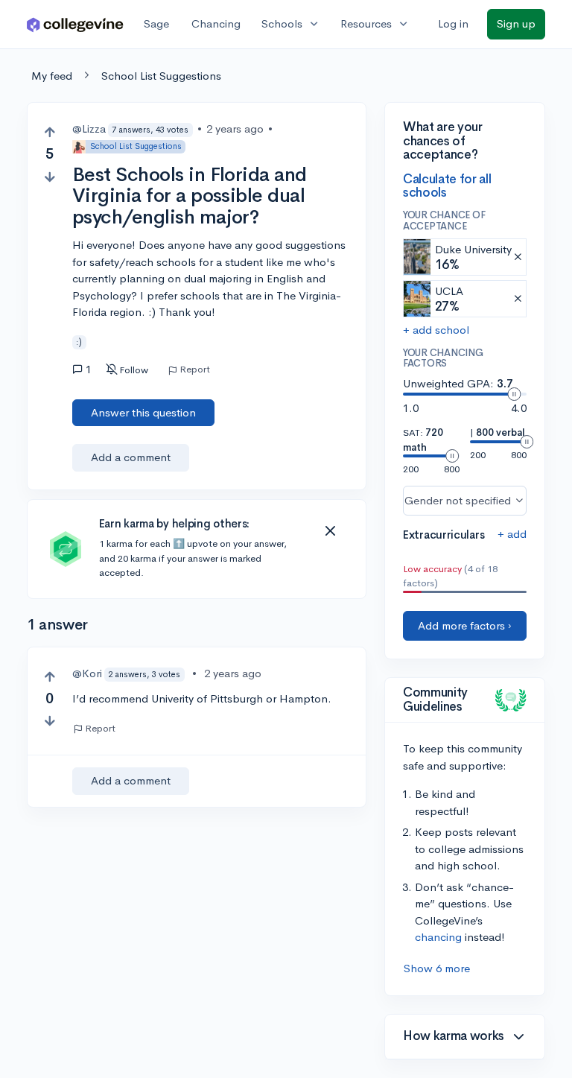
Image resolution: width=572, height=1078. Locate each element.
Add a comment (131, 457)
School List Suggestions (161, 76)
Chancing (216, 23)
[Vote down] (49, 176)
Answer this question (143, 412)
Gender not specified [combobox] (457, 500)
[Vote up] (49, 132)
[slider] (514, 394)
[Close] (330, 531)
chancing (438, 937)
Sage (156, 23)
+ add (512, 534)
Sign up (516, 23)
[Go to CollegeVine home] (75, 24)
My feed (51, 76)
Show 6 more (437, 968)
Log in (453, 23)
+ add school (436, 330)
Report (194, 369)
